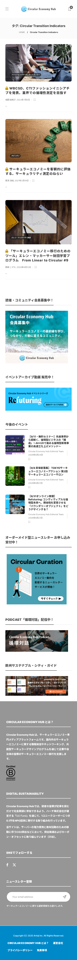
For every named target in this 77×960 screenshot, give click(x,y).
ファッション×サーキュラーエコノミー (25, 75)
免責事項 (42, 950)
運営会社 (58, 943)
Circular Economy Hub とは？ (28, 943)
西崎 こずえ (10, 267)
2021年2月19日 (22, 180)
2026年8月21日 (35, 483)
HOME (22, 32)
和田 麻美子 (10, 99)
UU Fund (21, 815)
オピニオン (15, 156)
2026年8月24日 (35, 455)
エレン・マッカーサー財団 (21, 238)
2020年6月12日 (24, 267)
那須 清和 (9, 180)
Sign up (64, 897)
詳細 (51, 836)
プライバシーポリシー (20, 950)
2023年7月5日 (23, 99)
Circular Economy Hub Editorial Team (46, 451)
